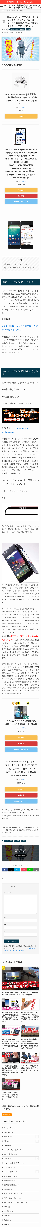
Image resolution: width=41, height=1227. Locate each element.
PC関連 (8, 1137)
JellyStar (8, 1132)
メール (6, 924)
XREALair (8, 1145)
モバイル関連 (14, 29)
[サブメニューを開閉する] (37, 1136)
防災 (7, 1224)
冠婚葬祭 (8, 1189)
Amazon (21, 116)
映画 (7, 1207)
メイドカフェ (10, 1167)
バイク (8, 1158)
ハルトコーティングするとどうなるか (20, 267)
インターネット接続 (12, 1150)
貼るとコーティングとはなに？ (18, 264)
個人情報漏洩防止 (11, 1185)
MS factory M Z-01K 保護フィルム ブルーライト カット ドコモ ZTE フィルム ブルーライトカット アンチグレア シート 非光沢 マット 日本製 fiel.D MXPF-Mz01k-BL (21, 769)
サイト (6, 932)
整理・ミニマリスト (12, 1198)
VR (7, 1141)
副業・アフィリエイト (13, 1194)
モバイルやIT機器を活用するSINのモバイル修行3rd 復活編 (20, 7)
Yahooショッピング (21, 201)
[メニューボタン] (1, 6)
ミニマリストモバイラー (14, 1163)
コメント (7, 893)
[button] (5, 870)
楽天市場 (21, 196)
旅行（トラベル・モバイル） (15, 1202)
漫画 (7, 1215)
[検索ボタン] (39, 6)
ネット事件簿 (10, 1154)
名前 (5, 917)
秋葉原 (7, 1220)
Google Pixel (10, 1128)
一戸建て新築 (10, 1180)
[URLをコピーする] (36, 870)
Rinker (24, 107)
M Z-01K (22, 29)
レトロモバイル (10, 1176)
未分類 (28, 29)
